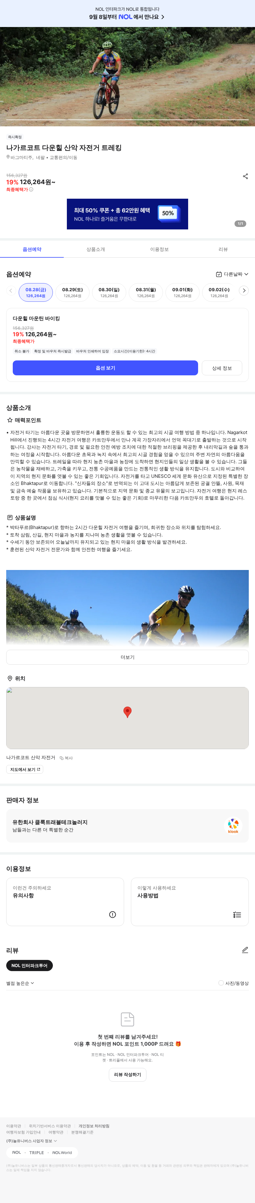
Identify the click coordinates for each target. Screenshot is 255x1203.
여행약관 (56, 1132)
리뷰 (223, 249)
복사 (69, 757)
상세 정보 (222, 368)
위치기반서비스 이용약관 (50, 1126)
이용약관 (13, 1126)
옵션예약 (32, 249)
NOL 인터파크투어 (30, 965)
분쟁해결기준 (82, 1132)
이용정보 (159, 249)
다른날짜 (233, 274)
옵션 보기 (105, 368)
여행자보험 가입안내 (23, 1132)
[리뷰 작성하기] (245, 950)
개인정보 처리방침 (94, 1126)
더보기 (128, 657)
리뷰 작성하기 (127, 1074)
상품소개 (95, 249)
